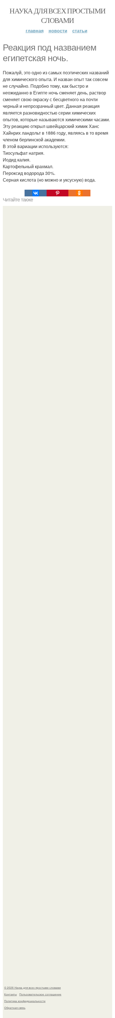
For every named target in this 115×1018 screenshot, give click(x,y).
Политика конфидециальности (24, 1001)
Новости (58, 30)
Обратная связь (14, 1008)
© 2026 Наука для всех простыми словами (32, 988)
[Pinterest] (57, 193)
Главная (35, 30)
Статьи (79, 30)
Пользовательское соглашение (40, 994)
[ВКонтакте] (35, 193)
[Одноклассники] (79, 193)
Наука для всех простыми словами (57, 15)
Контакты (10, 994)
